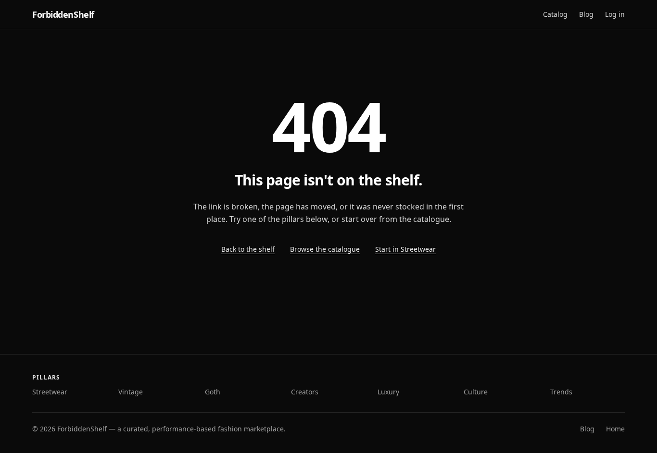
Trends (561, 391)
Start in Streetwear (405, 249)
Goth (212, 391)
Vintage (130, 391)
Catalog (555, 14)
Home (615, 428)
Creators (304, 391)
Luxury (388, 391)
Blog (586, 14)
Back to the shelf (248, 249)
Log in (615, 14)
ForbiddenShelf (63, 14)
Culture (476, 391)
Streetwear (49, 391)
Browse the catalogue (325, 249)
